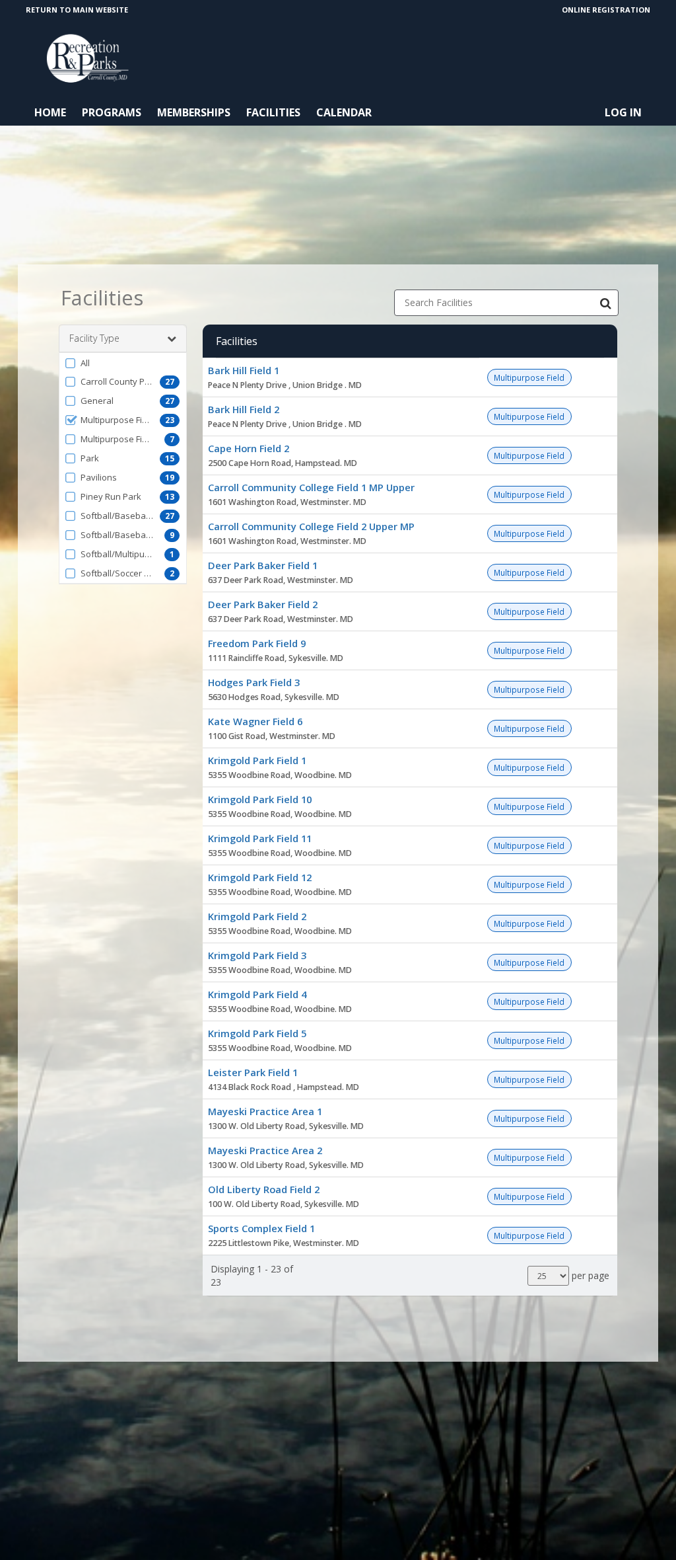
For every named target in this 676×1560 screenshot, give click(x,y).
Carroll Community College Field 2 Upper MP (311, 526)
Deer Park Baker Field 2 (263, 604)
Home (50, 112)
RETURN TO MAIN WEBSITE (77, 10)
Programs (111, 112)
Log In (623, 112)
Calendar (344, 112)
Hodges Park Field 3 (254, 682)
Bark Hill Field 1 (243, 370)
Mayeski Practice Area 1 (265, 1111)
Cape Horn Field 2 (248, 448)
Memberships (193, 112)
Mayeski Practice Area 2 (265, 1150)
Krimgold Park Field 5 (257, 1033)
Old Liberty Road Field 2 (264, 1189)
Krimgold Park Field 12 (260, 877)
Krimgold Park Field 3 (257, 955)
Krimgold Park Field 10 (260, 799)
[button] (122, 363)
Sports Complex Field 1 (261, 1228)
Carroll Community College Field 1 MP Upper (311, 487)
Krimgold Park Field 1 (257, 760)
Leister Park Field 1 (253, 1072)
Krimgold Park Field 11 (260, 838)
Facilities (273, 112)
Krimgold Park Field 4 (257, 994)
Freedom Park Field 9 (257, 643)
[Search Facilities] (605, 303)
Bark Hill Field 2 (243, 409)
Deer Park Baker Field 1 (263, 565)
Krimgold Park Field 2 (257, 916)
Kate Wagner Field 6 (255, 721)
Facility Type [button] (94, 338)
